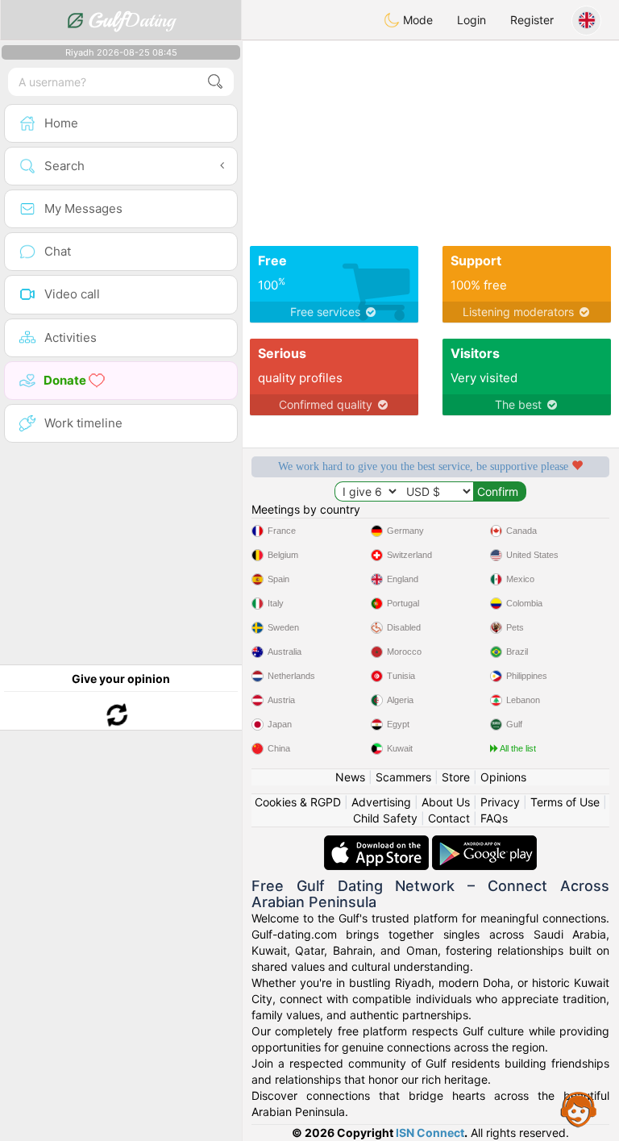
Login (471, 20)
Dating (132, 20)
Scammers (403, 777)
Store (456, 777)
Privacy (500, 802)
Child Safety (385, 818)
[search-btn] (215, 82)
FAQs (494, 818)
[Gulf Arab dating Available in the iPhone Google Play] (484, 843)
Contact (449, 818)
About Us (446, 802)
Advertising (381, 802)
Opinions (503, 777)
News (350, 777)
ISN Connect (430, 1132)
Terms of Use (565, 802)
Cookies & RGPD (298, 802)
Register (532, 20)
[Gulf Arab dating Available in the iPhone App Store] (378, 843)
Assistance (579, 1109)
